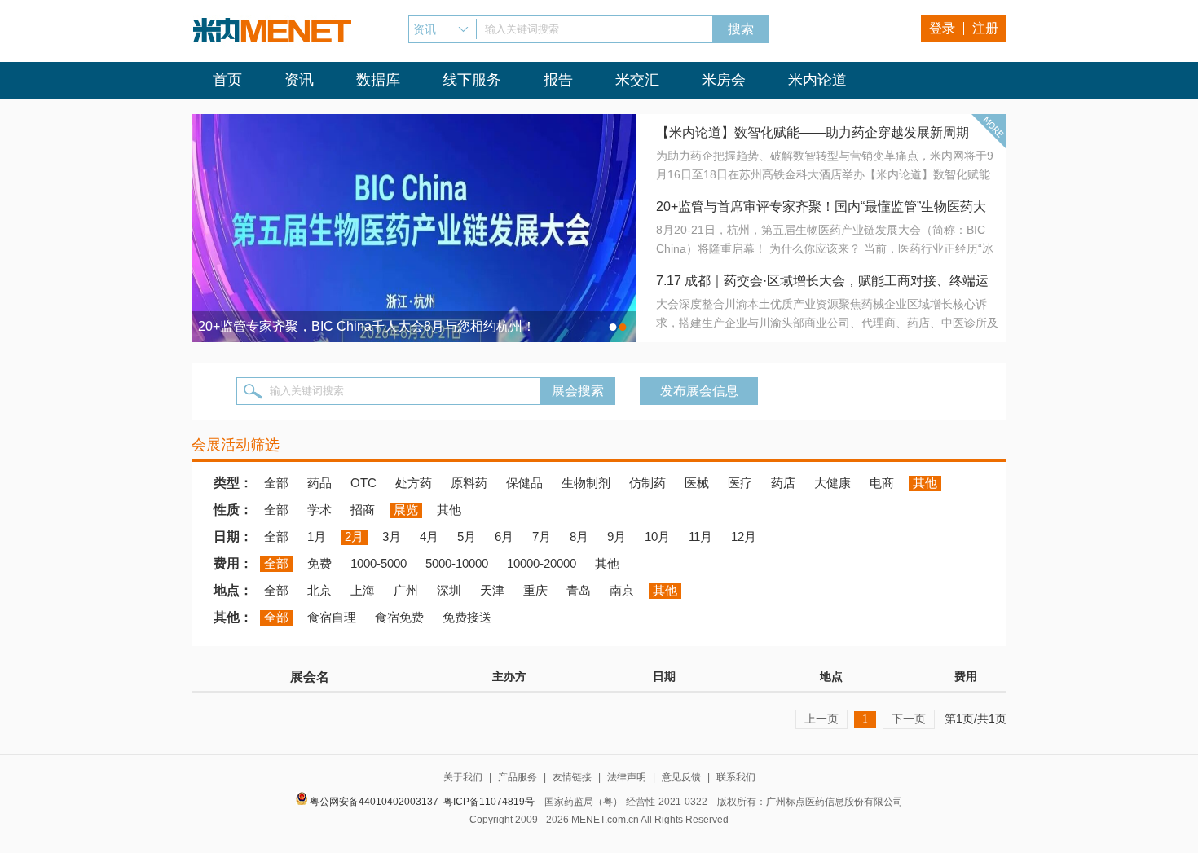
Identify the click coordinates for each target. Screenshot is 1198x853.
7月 (541, 536)
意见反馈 (681, 777)
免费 (319, 563)
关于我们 (462, 777)
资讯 (299, 80)
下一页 (909, 718)
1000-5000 (378, 563)
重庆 (535, 590)
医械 (697, 483)
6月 (504, 536)
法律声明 (626, 777)
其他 (925, 483)
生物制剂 (586, 483)
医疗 (740, 483)
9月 (616, 536)
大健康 (832, 483)
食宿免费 (399, 617)
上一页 (821, 718)
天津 (492, 590)
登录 (942, 28)
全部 (276, 483)
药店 (783, 483)
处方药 (413, 483)
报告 (558, 80)
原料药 (469, 483)
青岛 (578, 590)
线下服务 (472, 80)
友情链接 (572, 777)
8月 (579, 536)
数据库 (378, 80)
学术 (319, 510)
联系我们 (735, 777)
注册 (985, 28)
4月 (429, 536)
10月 (657, 536)
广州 (406, 590)
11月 (700, 536)
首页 (227, 80)
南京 (622, 590)
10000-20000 (541, 563)
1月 (316, 536)
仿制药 (647, 483)
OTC (363, 483)
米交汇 (637, 80)
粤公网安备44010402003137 (374, 801)
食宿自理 (331, 617)
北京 (319, 590)
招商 (362, 510)
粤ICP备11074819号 (489, 801)
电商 (882, 483)
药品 (319, 483)
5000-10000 (456, 563)
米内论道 (817, 80)
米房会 (724, 80)
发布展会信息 (699, 391)
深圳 (449, 590)
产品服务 (517, 777)
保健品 (524, 483)
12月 (743, 536)
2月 (354, 536)
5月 (466, 536)
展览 (406, 510)
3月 (391, 536)
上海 (362, 590)
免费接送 (467, 617)
